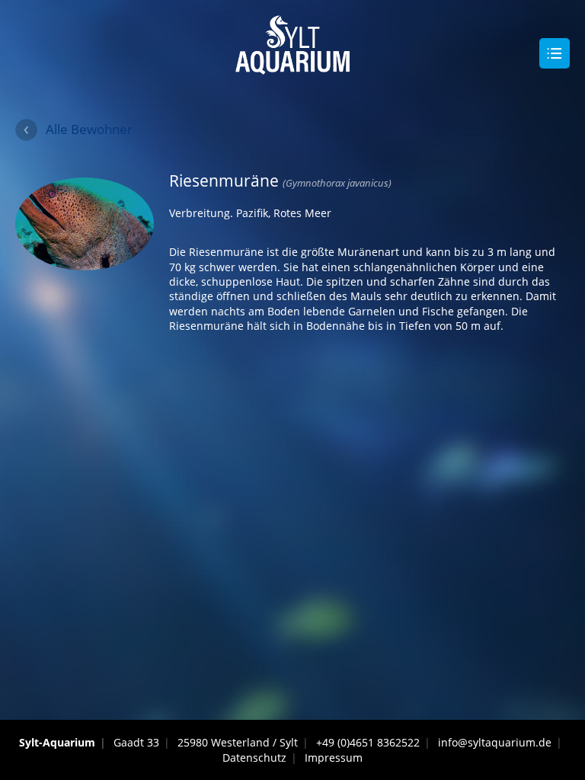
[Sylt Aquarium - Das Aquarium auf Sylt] (292, 67)
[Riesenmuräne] (84, 262)
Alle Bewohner (89, 129)
